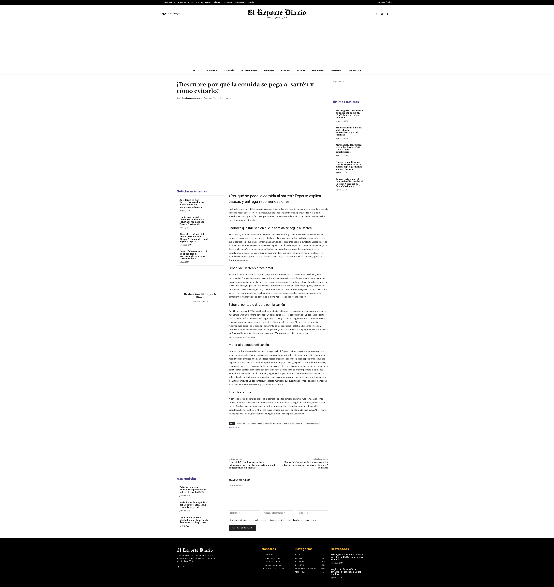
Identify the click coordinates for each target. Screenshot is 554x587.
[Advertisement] (277, 45)
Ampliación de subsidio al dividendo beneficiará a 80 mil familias (349, 131)
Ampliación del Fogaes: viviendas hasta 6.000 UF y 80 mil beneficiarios (349, 149)
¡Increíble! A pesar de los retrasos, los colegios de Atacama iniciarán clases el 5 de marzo (304, 465)
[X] (382, 14)
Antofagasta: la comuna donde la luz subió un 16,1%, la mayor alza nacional (349, 114)
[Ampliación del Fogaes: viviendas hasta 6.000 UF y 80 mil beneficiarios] (369, 148)
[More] (325, 98)
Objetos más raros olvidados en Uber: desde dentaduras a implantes (193, 520)
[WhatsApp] (318, 98)
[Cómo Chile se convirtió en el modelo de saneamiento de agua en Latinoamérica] (215, 255)
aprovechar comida (255, 423)
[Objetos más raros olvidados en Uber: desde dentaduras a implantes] (215, 521)
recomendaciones (311, 423)
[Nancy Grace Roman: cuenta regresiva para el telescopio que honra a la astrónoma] (369, 165)
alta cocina (241, 423)
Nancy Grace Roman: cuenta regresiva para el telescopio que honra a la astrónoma (349, 166)
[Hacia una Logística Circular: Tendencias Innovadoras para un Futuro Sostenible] (215, 221)
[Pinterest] (312, 98)
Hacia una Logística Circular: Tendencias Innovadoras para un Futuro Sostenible (191, 221)
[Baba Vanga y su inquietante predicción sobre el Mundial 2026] (215, 491)
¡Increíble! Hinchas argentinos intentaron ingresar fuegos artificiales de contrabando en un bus (252, 465)
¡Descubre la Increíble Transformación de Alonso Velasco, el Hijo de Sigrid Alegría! (194, 238)
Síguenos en (234, 427)
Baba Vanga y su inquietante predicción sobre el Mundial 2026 (192, 489)
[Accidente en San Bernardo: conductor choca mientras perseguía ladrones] (215, 203)
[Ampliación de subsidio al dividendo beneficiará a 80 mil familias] (369, 131)
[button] (388, 14)
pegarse (299, 423)
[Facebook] (377, 14)
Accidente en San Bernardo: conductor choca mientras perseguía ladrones (191, 204)
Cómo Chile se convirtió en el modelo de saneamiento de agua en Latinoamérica (193, 255)
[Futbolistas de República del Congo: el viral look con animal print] (215, 506)
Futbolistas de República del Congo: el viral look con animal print (193, 505)
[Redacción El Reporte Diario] (200, 281)
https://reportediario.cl (200, 301)
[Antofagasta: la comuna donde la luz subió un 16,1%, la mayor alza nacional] (369, 114)
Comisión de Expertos (273, 423)
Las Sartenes (288, 423)
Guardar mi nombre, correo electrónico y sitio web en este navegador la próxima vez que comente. (275, 520)
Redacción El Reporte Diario (190, 98)
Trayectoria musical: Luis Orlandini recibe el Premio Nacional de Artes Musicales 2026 (349, 183)
